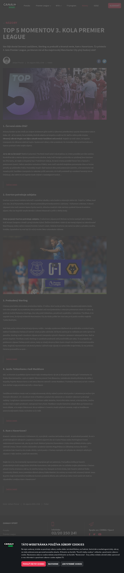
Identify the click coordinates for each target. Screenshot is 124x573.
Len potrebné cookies (72, 564)
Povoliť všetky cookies (33, 564)
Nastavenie (53, 564)
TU (63, 557)
